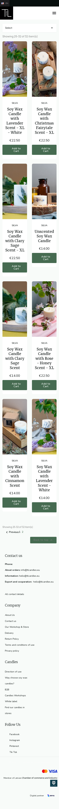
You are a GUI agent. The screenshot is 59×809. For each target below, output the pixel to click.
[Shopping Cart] (46, 13)
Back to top (43, 540)
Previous (12, 532)
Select (29, 28)
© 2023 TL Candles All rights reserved (29, 762)
